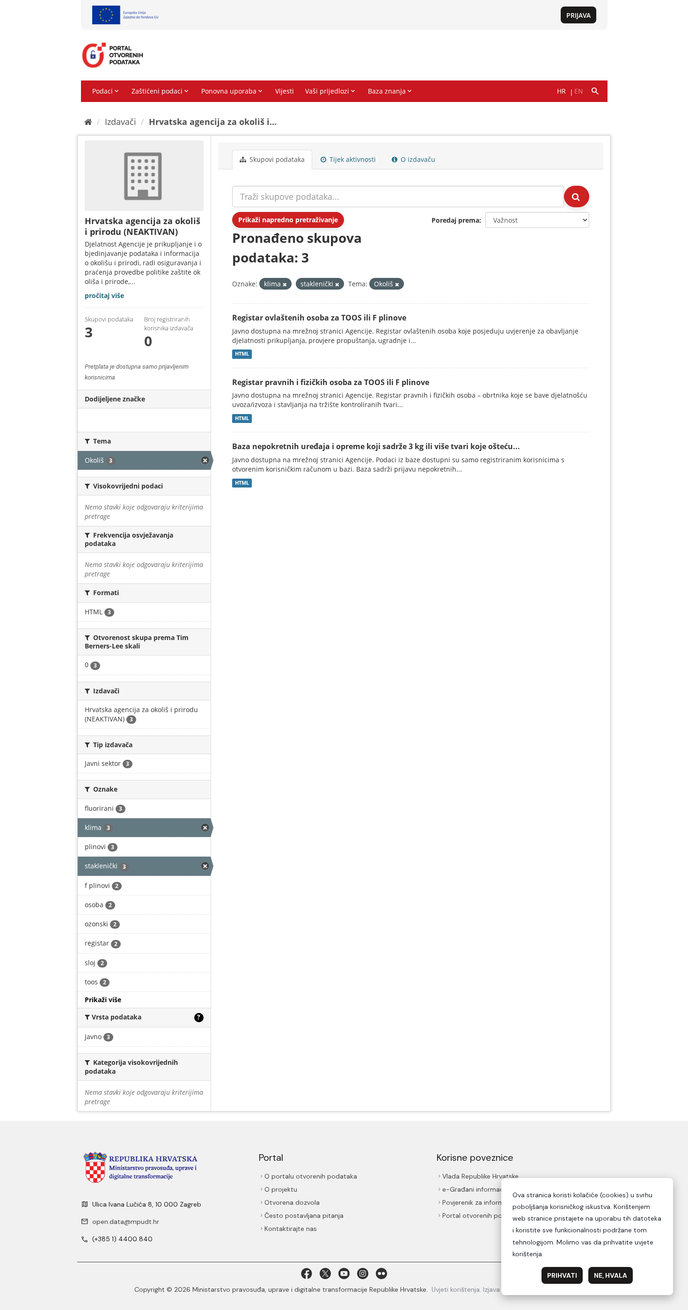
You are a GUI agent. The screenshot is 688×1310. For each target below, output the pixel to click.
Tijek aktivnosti (352, 159)
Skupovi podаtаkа (276, 159)
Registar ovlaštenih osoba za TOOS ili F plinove (319, 318)
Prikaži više (103, 999)
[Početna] (88, 121)
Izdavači (120, 121)
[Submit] (576, 196)
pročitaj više (104, 295)
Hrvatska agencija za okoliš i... (213, 121)
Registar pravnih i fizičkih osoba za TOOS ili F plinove (330, 382)
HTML (242, 354)
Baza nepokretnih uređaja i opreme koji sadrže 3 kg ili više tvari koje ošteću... (376, 446)
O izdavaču (417, 159)
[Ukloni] (285, 284)
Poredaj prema (455, 220)
